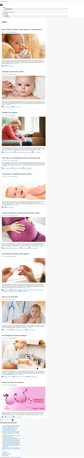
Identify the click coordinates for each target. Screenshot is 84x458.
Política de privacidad (6, 454)
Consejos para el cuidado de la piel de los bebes (16, 174)
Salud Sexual (5, 14)
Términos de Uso (5, 453)
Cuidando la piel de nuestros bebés (13, 71)
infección (26, 376)
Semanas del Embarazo (10, 152)
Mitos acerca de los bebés (10, 297)
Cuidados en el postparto (9, 112)
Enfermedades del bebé (9, 12)
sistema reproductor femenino (13, 291)
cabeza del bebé (15, 329)
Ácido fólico (15, 168)
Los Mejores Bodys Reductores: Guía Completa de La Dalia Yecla (9, 438)
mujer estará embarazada (22, 289)
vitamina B (21, 168)
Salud (3, 10)
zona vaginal (29, 152)
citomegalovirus (18, 376)
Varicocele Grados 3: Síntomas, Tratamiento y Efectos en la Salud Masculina (11, 443)
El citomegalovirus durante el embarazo (14, 335)
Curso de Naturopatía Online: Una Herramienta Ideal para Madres (9, 430)
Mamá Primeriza (3, 1)
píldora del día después (39, 289)
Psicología (7, 16)
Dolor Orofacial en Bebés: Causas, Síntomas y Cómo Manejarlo (22, 29)
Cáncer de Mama (9, 416)
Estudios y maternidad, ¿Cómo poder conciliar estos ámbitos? (9, 428)
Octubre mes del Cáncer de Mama (13, 382)
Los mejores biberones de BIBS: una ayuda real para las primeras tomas (10, 426)
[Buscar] (12, 420)
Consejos (6, 15)
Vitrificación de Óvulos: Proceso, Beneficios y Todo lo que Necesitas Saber (11, 440)
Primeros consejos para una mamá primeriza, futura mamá (20, 213)
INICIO (4, 7)
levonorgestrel (14, 289)
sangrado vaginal (23, 152)
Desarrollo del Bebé (9, 8)
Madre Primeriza (8, 9)
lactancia (24, 329)
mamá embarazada (25, 248)
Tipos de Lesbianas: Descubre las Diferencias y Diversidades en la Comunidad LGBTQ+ (11, 445)
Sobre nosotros (5, 455)
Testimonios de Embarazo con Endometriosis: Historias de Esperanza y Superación (11, 448)
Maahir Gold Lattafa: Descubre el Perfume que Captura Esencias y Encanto (10, 433)
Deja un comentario (10, 65)
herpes (22, 376)
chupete (20, 329)
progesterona (4, 291)
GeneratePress (18, 457)
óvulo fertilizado (31, 289)
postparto (17, 152)
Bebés (4, 106)
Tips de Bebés (5, 13)
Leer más (16, 63)
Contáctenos (4, 452)
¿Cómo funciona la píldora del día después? (15, 254)
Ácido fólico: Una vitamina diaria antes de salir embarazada (21, 158)
